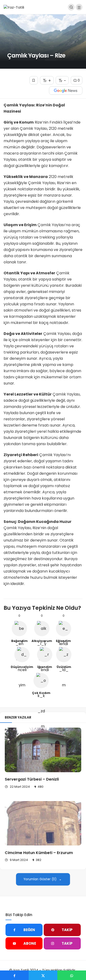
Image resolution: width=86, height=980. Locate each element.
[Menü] (79, 7)
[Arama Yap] (71, 7)
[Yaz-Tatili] (14, 7)
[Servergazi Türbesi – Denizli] (43, 750)
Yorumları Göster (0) (40, 879)
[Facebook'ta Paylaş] (14, 975)
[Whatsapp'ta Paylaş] (71, 975)
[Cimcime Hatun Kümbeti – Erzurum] (43, 823)
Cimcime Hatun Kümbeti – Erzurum (39, 852)
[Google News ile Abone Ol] (65, 90)
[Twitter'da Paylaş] (43, 975)
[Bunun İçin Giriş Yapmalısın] (33, 80)
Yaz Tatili (21, 970)
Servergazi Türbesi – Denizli (32, 779)
